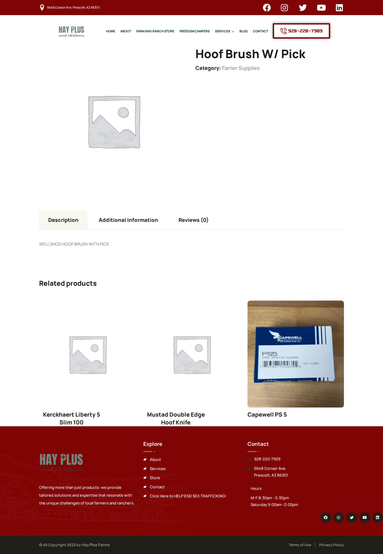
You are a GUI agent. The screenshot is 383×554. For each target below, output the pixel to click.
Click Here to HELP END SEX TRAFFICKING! (188, 496)
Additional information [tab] (128, 219)
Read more (87, 353)
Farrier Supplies (241, 67)
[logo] (71, 30)
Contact (157, 487)
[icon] (267, 7)
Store (155, 477)
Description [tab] (63, 219)
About (155, 459)
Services (158, 468)
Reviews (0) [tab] (193, 219)
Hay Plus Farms (96, 544)
